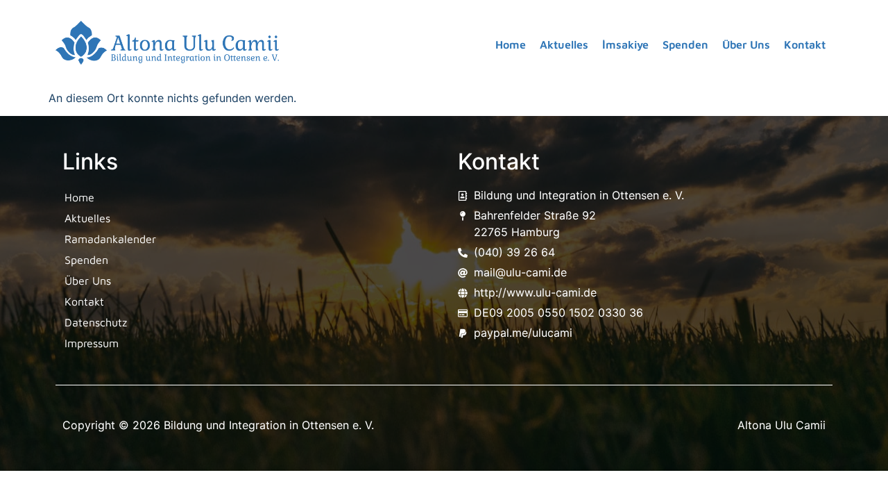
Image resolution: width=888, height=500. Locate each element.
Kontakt (805, 44)
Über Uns (746, 44)
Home (510, 44)
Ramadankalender (110, 239)
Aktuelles (564, 44)
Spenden (685, 44)
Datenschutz (96, 322)
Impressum (92, 343)
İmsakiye (625, 44)
